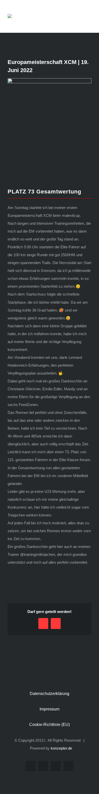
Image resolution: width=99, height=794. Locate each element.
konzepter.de (61, 748)
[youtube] (56, 766)
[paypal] (68, 766)
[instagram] (43, 766)
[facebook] (30, 766)
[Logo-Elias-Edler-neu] (20, 16)
